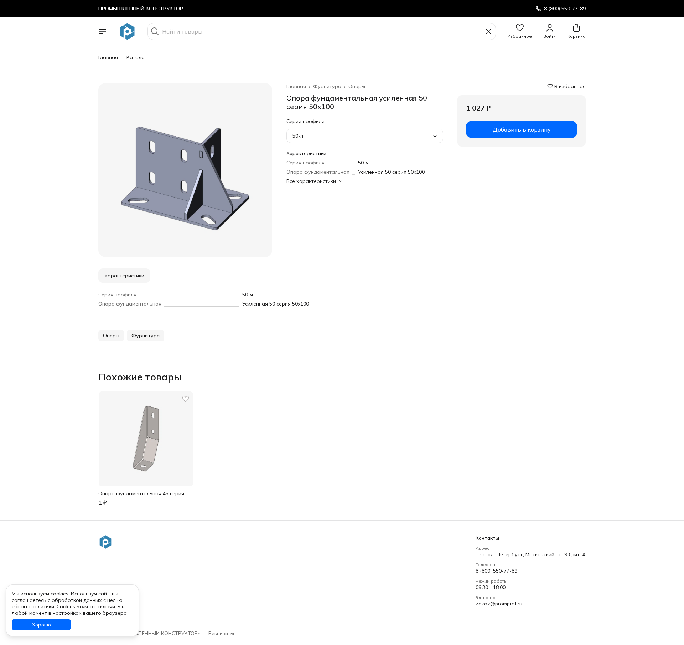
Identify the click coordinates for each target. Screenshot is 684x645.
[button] (519, 31)
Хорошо (41, 624)
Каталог (136, 57)
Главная (108, 57)
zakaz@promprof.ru (499, 603)
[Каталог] (102, 31)
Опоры (356, 86)
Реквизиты (221, 633)
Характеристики (124, 275)
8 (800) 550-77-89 (496, 571)
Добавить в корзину (522, 129)
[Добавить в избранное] (185, 399)
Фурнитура (327, 86)
